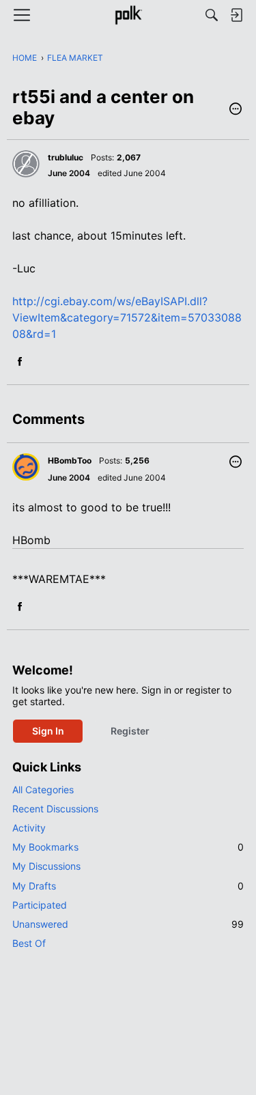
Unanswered (128, 924)
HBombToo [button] (69, 460)
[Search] (211, 15)
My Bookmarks (128, 847)
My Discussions (46, 866)
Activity (29, 828)
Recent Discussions (55, 808)
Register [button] (130, 731)
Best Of (29, 943)
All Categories (43, 789)
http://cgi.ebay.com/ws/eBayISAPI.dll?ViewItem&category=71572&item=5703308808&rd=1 (127, 317)
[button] (235, 110)
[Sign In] (236, 15)
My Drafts (128, 886)
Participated (39, 905)
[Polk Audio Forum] (128, 15)
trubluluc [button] (65, 157)
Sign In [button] (48, 731)
